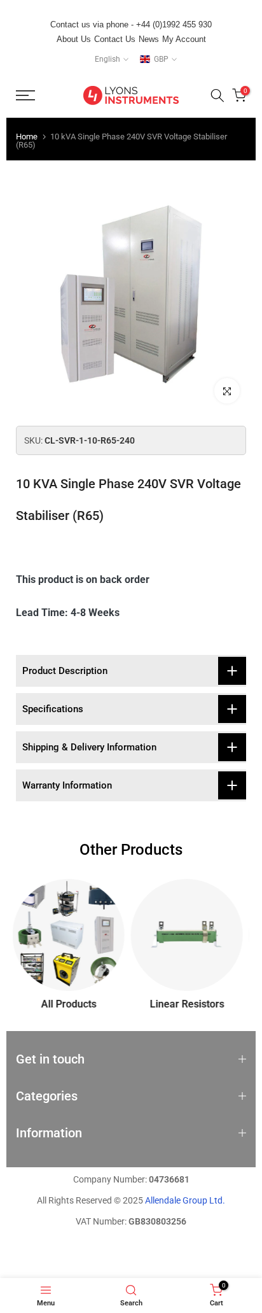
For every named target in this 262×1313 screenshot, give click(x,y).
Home (27, 136)
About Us (74, 39)
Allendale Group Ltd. (185, 1200)
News (149, 39)
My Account (184, 39)
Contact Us (114, 39)
